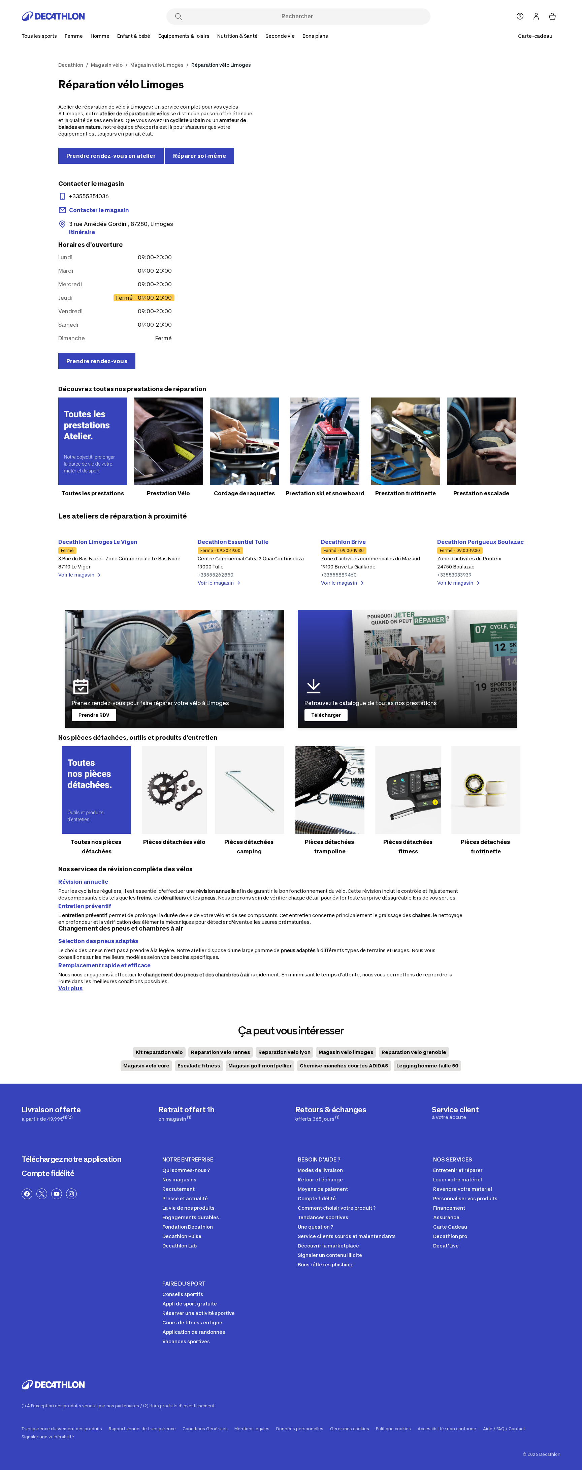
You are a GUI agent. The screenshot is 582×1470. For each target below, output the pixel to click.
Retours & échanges (330, 1113)
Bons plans (315, 36)
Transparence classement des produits (62, 1429)
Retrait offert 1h (186, 1113)
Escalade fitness (198, 1065)
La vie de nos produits (188, 1208)
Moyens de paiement (323, 1189)
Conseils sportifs (182, 1294)
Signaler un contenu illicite (330, 1255)
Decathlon (70, 65)
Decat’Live (446, 1245)
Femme (74, 36)
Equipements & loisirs (183, 36)
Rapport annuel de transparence (142, 1429)
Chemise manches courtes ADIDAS (344, 1065)
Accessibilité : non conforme (447, 1429)
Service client (455, 1112)
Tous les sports (39, 36)
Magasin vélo (107, 65)
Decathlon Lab (179, 1245)
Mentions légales (251, 1429)
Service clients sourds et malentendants (347, 1236)
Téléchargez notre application (71, 1159)
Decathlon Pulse (181, 1236)
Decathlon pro (450, 1236)
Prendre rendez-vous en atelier (111, 155)
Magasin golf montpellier (260, 1065)
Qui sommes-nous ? (186, 1170)
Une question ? (315, 1227)
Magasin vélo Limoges (157, 65)
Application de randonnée (193, 1332)
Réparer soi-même (199, 155)
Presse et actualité (185, 1198)
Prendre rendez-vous (96, 361)
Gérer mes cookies (349, 1429)
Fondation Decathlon (187, 1227)
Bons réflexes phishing (325, 1264)
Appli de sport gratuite (189, 1303)
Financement (449, 1208)
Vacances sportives (186, 1341)
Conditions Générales (205, 1429)
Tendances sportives (323, 1217)
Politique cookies (393, 1429)
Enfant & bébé (133, 36)
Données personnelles (299, 1429)
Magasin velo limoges (346, 1052)
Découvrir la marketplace (328, 1245)
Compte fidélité (48, 1173)
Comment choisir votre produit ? (337, 1208)
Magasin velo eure (146, 1065)
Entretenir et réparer (458, 1170)
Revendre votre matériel (462, 1189)
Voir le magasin (76, 575)
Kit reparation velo (159, 1052)
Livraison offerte (51, 1113)
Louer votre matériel (457, 1179)
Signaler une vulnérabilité (48, 1437)
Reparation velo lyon (284, 1052)
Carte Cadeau (450, 1227)
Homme (100, 36)
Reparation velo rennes (220, 1052)
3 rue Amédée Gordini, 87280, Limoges (121, 227)
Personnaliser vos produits (465, 1198)
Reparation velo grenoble (414, 1052)
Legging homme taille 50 (427, 1065)
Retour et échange (320, 1179)
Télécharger (326, 715)
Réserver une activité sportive (198, 1313)
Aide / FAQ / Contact (504, 1429)
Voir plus (70, 988)
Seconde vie (279, 36)
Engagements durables (190, 1217)
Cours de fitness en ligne (192, 1322)
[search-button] (178, 17)
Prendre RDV (93, 715)
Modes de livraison (320, 1170)
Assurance (446, 1217)
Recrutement (178, 1189)
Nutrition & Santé (237, 36)
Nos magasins (179, 1179)
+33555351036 (89, 196)
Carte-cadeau (535, 36)
